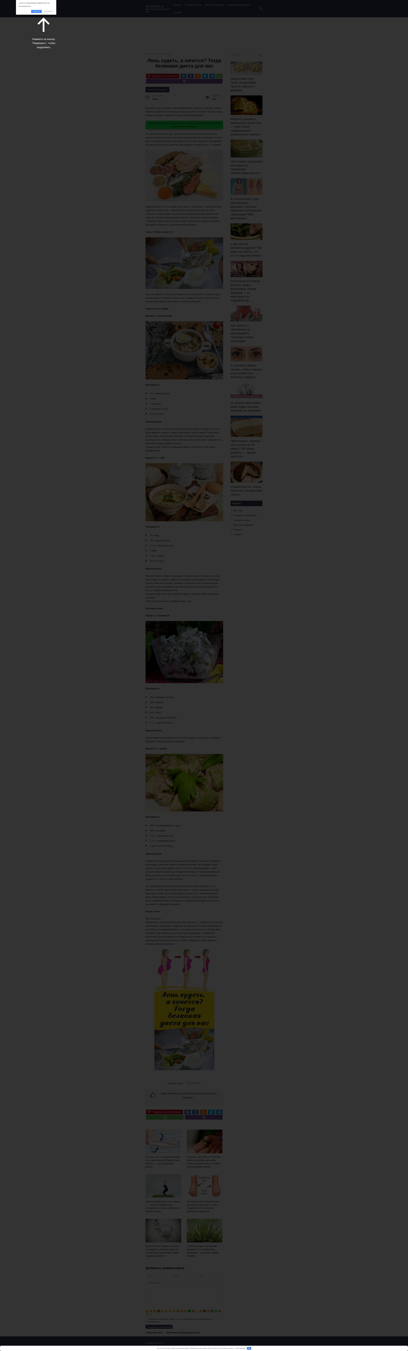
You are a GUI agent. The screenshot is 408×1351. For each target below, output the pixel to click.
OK (249, 1348)
